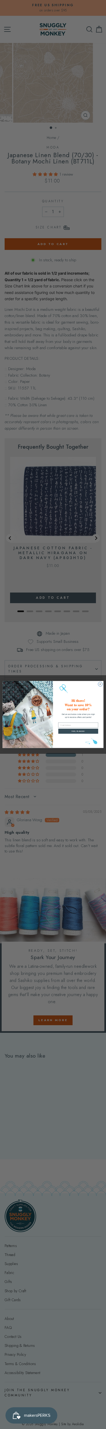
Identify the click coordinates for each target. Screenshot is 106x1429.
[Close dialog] (100, 684)
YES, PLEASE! (78, 731)
